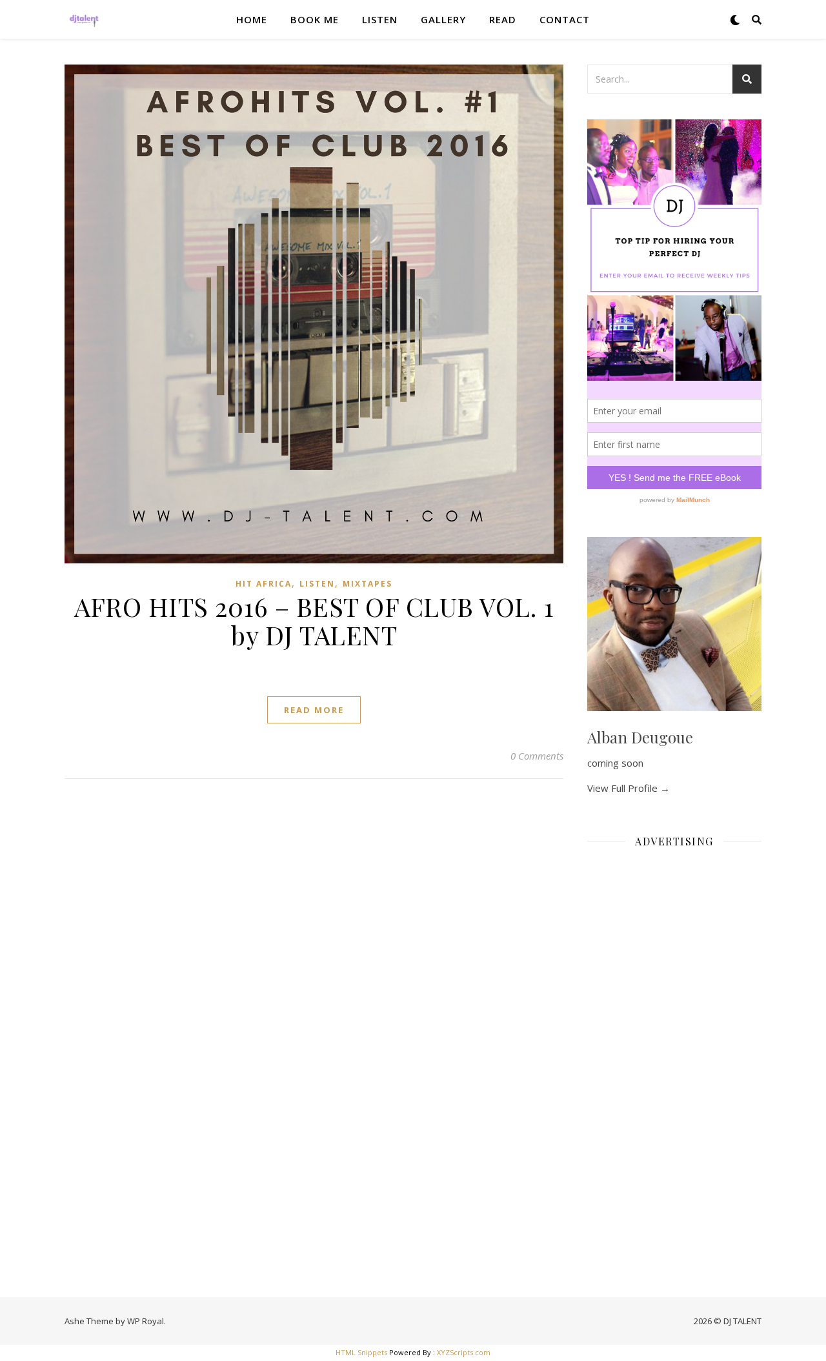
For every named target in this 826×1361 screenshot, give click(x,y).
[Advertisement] (674, 1051)
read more (314, 710)
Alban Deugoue (640, 737)
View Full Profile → (628, 787)
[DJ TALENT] (84, 19)
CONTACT (564, 19)
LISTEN (380, 19)
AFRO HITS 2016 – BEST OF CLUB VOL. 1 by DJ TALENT (314, 620)
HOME (251, 19)
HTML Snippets (361, 1352)
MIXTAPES (367, 583)
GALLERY (443, 19)
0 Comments (536, 755)
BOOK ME (314, 19)
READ (502, 19)
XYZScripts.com (463, 1352)
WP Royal (145, 1321)
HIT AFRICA (264, 583)
